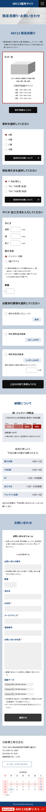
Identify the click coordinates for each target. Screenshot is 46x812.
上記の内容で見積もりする (23, 384)
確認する (23, 717)
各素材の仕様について (23, 157)
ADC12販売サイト (23, 3)
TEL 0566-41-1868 (10, 750)
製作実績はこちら (23, 109)
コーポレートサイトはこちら (17, 764)
